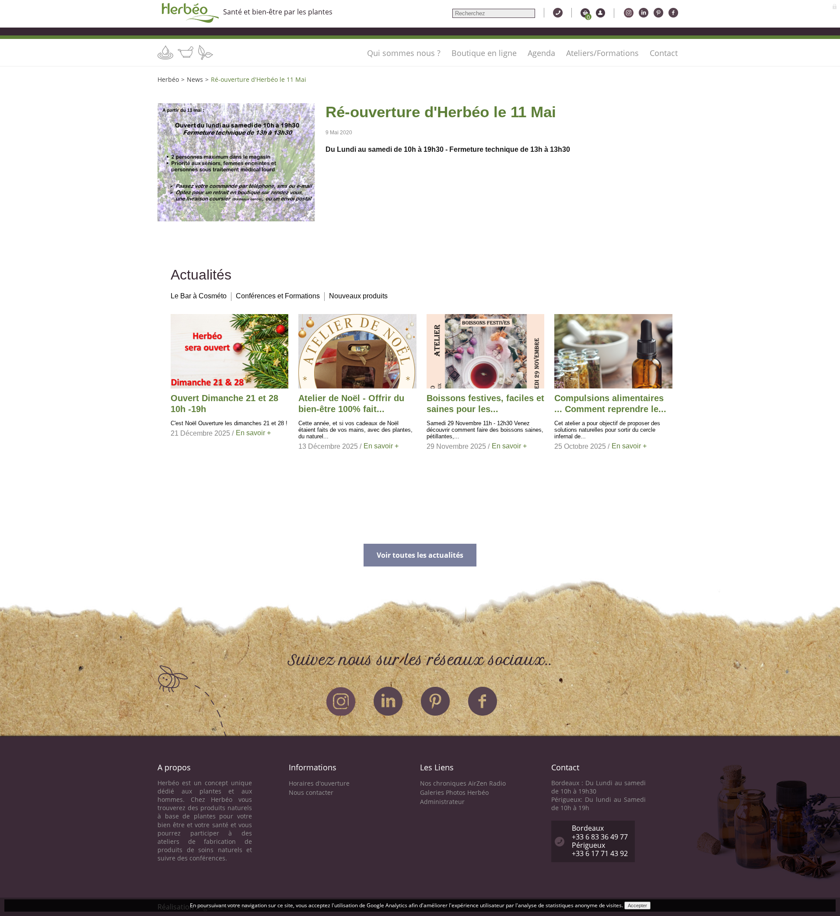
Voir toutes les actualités (420, 555)
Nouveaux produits (358, 296)
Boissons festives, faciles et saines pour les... (485, 403)
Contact (664, 53)
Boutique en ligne (484, 53)
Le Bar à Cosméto (199, 296)
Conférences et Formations (278, 296)
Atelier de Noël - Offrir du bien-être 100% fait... (351, 403)
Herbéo (168, 79)
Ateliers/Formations (602, 53)
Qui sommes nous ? (404, 53)
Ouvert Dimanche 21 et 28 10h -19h (224, 403)
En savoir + (253, 433)
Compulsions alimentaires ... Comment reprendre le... (610, 403)
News (195, 79)
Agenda (541, 53)
